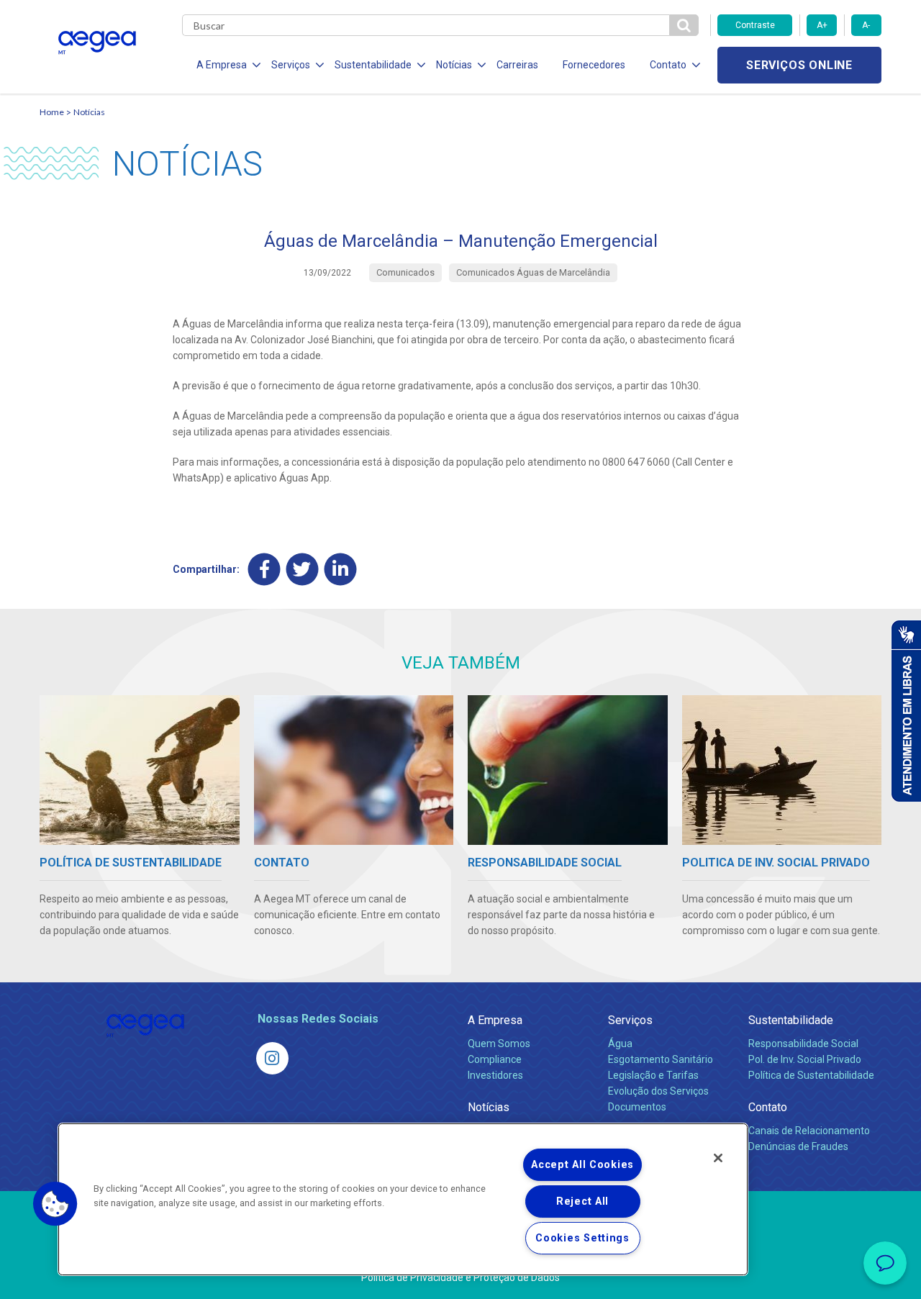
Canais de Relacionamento (809, 1130)
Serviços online (799, 65)
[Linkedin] (341, 569)
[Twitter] (302, 569)
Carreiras (517, 65)
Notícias (89, 112)
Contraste (755, 25)
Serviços (630, 1020)
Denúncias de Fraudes (798, 1146)
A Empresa (495, 1020)
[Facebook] (264, 569)
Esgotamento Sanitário (660, 1059)
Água (620, 1043)
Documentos (637, 1107)
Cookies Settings (582, 1238)
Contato (767, 1107)
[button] (55, 1204)
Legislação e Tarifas (653, 1075)
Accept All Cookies (582, 1165)
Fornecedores (594, 65)
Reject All (582, 1201)
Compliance (495, 1059)
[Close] (718, 1158)
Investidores (495, 1075)
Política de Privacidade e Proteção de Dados (460, 1277)
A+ (822, 25)
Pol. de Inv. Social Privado (804, 1059)
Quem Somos (499, 1043)
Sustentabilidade (790, 1020)
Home (52, 112)
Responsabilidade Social (803, 1043)
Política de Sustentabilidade (811, 1075)
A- (866, 25)
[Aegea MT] (272, 1058)
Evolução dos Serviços (658, 1091)
